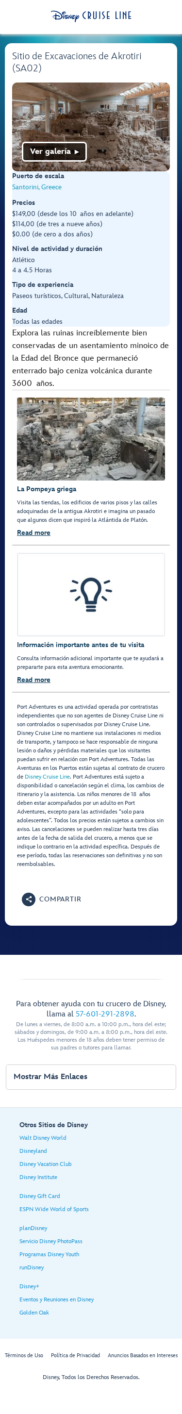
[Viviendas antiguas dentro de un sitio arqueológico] (91, 127)
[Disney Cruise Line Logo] (91, 16)
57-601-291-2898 (105, 1014)
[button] (52, 899)
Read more (33, 533)
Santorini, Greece (37, 187)
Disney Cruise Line (47, 777)
